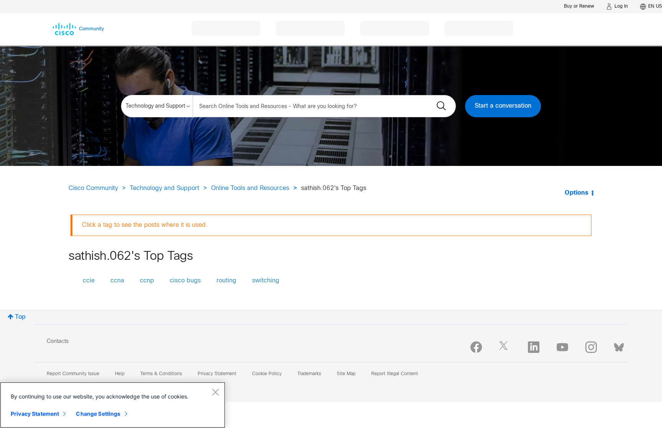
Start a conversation (503, 106)
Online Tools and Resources (250, 188)
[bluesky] (619, 345)
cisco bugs (185, 281)
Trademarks (309, 374)
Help (120, 374)
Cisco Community (93, 188)
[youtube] (562, 347)
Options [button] (576, 193)
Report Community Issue (73, 374)
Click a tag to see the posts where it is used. (145, 225)
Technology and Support (164, 188)
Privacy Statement (35, 413)
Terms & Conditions (161, 374)
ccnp (147, 281)
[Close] (215, 392)
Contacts (58, 341)
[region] (112, 405)
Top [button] (20, 317)
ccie (89, 281)
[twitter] (505, 347)
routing (226, 281)
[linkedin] (533, 347)
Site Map (346, 374)
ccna (117, 281)
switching (265, 281)
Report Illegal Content (394, 374)
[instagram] (591, 347)
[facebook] (476, 347)
